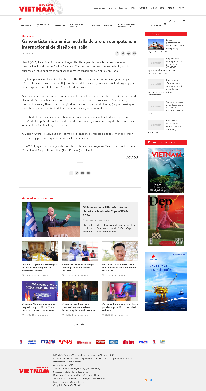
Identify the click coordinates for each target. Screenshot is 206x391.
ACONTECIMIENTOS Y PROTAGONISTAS (126, 25)
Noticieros (26, 25)
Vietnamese (99, 7)
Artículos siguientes (37, 198)
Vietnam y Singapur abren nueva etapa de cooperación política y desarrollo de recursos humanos (38, 307)
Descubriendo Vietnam (76, 25)
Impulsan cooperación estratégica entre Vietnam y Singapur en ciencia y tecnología (39, 267)
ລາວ (162, 7)
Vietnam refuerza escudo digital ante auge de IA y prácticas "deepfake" (78, 267)
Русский (142, 7)
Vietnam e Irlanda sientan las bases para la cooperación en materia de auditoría (120, 307)
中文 (133, 7)
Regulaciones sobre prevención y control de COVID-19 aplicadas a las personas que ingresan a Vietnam (165, 66)
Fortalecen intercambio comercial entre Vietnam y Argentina (164, 126)
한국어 (182, 7)
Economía (109, 25)
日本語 (153, 7)
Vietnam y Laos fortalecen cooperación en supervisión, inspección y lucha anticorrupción (79, 307)
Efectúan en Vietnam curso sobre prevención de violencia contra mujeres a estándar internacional (165, 87)
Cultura (96, 25)
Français (123, 7)
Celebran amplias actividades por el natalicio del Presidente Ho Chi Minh (166, 107)
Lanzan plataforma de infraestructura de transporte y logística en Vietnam (166, 45)
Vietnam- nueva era (42, 25)
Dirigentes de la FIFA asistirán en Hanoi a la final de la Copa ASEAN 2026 (105, 211)
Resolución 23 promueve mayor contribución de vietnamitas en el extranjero (119, 267)
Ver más (80, 324)
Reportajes (60, 25)
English (112, 7)
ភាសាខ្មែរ (171, 7)
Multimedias (155, 25)
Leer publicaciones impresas (165, 142)
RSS (151, 379)
